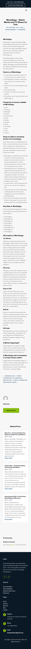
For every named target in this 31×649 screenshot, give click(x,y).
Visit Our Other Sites (16, 5)
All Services (6, 593)
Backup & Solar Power (9, 591)
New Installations (7, 588)
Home (4, 601)
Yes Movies (7, 238)
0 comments (21, 29)
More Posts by (11, 410)
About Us (5, 605)
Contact (5, 610)
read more (8, 458)
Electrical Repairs (7, 586)
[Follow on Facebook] (4, 577)
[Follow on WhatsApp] (8, 577)
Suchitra (12, 27)
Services (5, 603)
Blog (4, 607)
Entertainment (10, 29)
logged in (12, 544)
